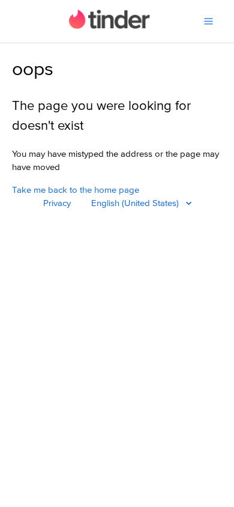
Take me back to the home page (75, 190)
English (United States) (136, 203)
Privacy (57, 203)
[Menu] (208, 21)
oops (32, 69)
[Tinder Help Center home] (109, 26)
